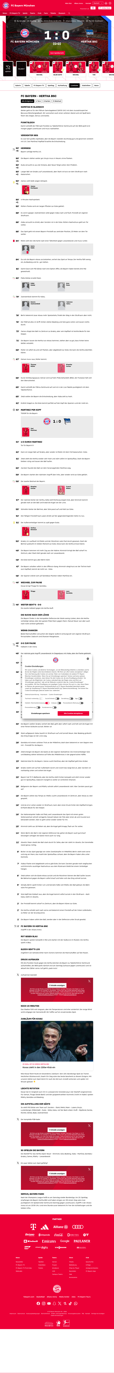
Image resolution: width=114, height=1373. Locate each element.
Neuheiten (72, 1271)
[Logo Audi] (77, 1227)
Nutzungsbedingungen (33, 1313)
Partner (57, 1219)
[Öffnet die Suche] (69, 13)
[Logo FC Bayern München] (57, 1289)
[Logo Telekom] (33, 1227)
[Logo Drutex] (73, 1235)
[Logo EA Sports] (86, 1235)
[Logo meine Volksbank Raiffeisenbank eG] (81, 1247)
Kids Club (68, 3)
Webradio (19, 1271)
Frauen (54, 1265)
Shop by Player (74, 1268)
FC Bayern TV (15, 13)
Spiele (25, 13)
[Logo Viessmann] (60, 1247)
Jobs (73, 1297)
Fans (46, 13)
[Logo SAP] (28, 1247)
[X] (59, 1303)
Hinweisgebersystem (74, 1313)
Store (71, 1257)
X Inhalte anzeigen (57, 985)
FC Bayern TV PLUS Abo (24, 1268)
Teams (32, 13)
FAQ (83, 1313)
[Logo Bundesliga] (66, 1323)
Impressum (13, 1313)
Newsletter (19, 1262)
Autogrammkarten (92, 1268)
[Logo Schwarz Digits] (41, 1247)
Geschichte (89, 1262)
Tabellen (41, 1262)
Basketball (41, 1297)
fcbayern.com (28, 1297)
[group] (57, 69)
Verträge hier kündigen (98, 1313)
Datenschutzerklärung (69, 995)
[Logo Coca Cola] (58, 1235)
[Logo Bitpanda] (44, 1235)
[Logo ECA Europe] (58, 1323)
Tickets (53, 13)
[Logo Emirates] (49, 1241)
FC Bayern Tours (84, 1297)
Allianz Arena (78, 3)
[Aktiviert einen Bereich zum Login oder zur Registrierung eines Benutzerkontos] (110, 3)
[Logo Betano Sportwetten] (29, 1235)
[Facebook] (38, 1303)
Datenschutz (21, 1313)
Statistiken (42, 1265)
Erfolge (88, 1265)
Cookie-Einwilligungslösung (46, 995)
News (5, 13)
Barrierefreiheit (45, 1313)
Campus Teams (57, 1274)
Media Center (64, 1297)
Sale (70, 1274)
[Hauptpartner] (93, 8)
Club (39, 13)
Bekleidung (73, 1265)
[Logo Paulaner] (82, 1241)
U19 (53, 1271)
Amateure (55, 1268)
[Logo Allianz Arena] (49, 1324)
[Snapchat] (54, 1303)
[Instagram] (43, 1303)
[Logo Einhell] (31, 1241)
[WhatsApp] (75, 1303)
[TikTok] (70, 1303)
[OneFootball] (65, 1303)
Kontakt (88, 3)
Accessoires (73, 1277)
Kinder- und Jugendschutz (59, 1313)
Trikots (71, 1262)
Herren (54, 1262)
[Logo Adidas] (45, 1227)
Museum (62, 13)
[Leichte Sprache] (106, 3)
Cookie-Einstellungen (57, 1315)
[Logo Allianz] (60, 1227)
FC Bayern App (91, 1271)
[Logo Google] (64, 1241)
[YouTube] (49, 1303)
